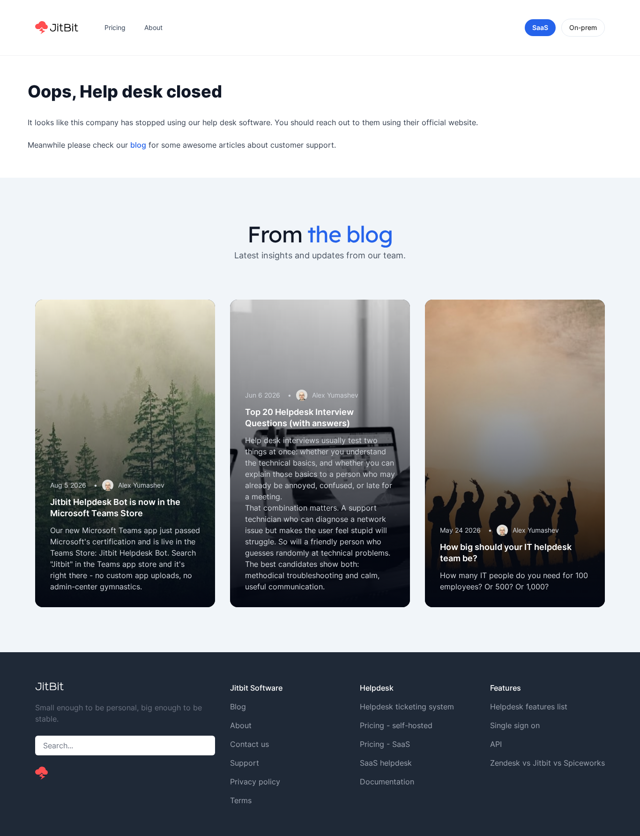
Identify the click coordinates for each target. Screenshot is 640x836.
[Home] (56, 27)
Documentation (387, 781)
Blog (238, 706)
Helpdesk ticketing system (407, 706)
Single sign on (515, 725)
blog (138, 145)
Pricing (115, 27)
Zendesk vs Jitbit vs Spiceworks (547, 763)
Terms (241, 800)
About (153, 27)
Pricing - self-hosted (396, 725)
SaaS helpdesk (386, 763)
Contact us (249, 744)
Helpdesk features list (528, 706)
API (496, 744)
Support (244, 763)
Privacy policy (255, 781)
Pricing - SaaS (385, 744)
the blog (349, 234)
